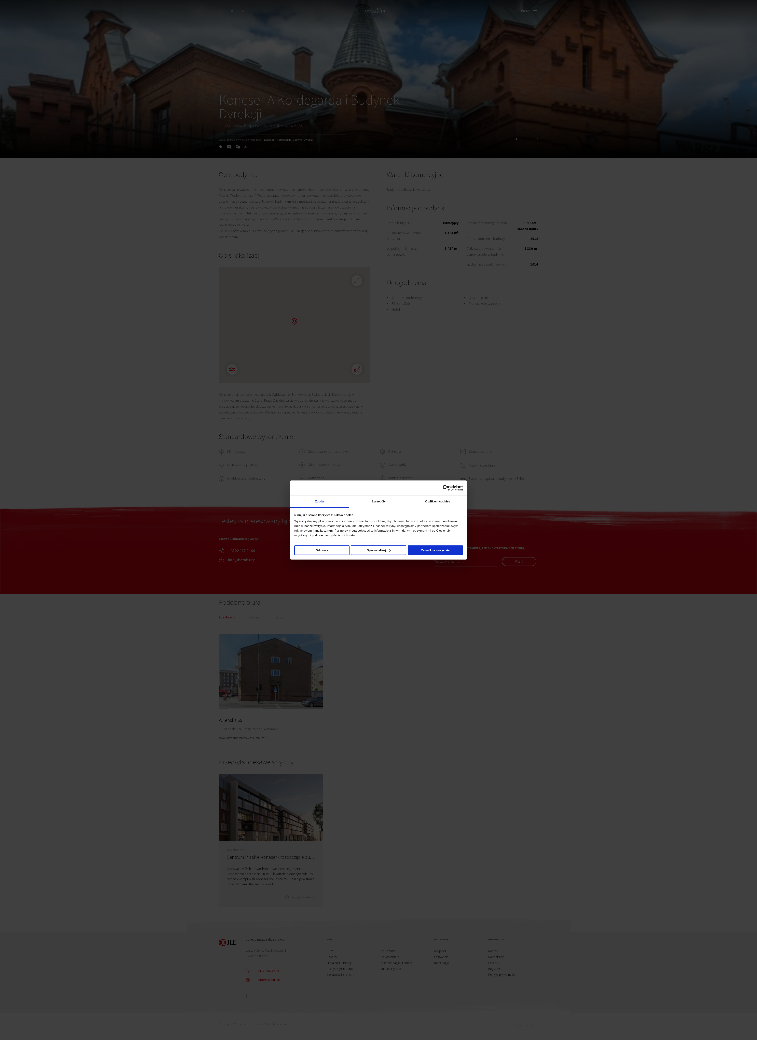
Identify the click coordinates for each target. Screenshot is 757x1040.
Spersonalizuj (376, 550)
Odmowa (322, 550)
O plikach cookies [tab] (437, 501)
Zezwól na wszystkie (435, 550)
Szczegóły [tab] (378, 501)
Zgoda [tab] (319, 501)
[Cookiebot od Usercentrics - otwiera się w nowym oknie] (445, 488)
